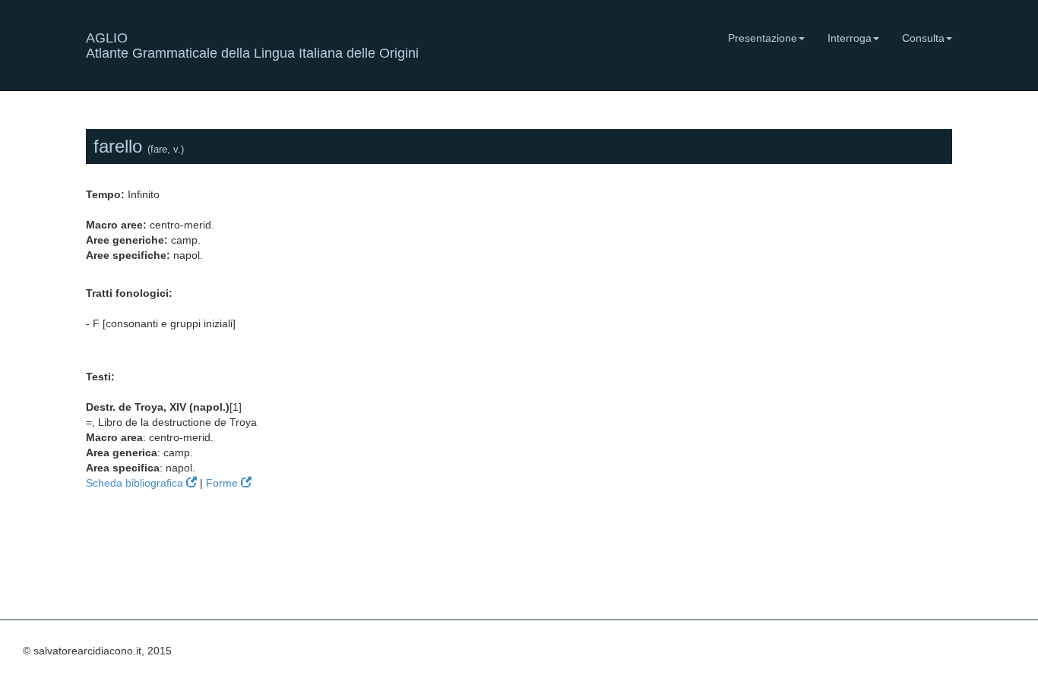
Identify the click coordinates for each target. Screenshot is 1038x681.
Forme (223, 483)
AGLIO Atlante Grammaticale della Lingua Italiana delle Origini (252, 43)
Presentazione (762, 38)
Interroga (850, 38)
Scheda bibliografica (136, 483)
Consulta (923, 38)
